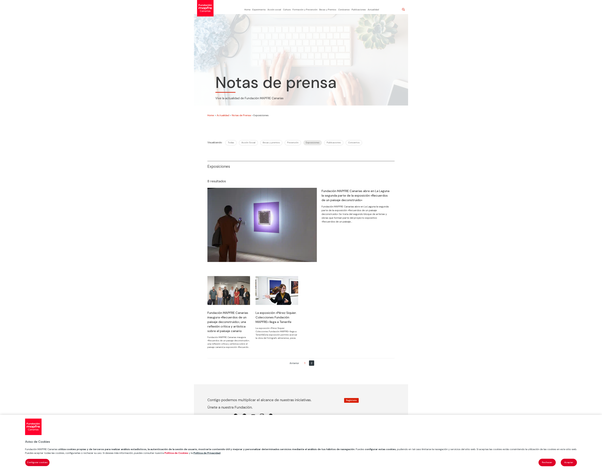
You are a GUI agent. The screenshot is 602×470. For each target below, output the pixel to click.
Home (247, 9)
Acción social (274, 9)
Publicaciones (358, 9)
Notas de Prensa (241, 115)
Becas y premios (271, 142)
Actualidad (373, 9)
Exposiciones (312, 142)
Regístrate (351, 400)
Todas (231, 142)
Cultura (287, 9)
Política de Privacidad (206, 453)
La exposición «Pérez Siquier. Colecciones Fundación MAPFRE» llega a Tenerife (276, 317)
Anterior (294, 363)
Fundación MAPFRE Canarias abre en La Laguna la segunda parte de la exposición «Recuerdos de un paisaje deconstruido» (355, 195)
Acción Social (248, 142)
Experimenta (259, 9)
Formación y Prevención (305, 9)
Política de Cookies (176, 453)
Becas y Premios (327, 9)
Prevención (292, 142)
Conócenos (344, 9)
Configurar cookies (37, 462)
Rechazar (547, 462)
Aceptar (568, 462)
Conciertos (354, 142)
